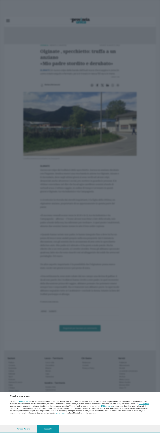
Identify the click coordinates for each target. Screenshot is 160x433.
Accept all (48, 429)
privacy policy (61, 413)
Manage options (23, 429)
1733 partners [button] (24, 401)
